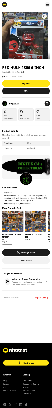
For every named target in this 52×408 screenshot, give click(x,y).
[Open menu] (47, 4)
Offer (26, 91)
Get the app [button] (28, 363)
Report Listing (41, 297)
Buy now (26, 83)
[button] (47, 103)
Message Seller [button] (28, 252)
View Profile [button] (26, 260)
